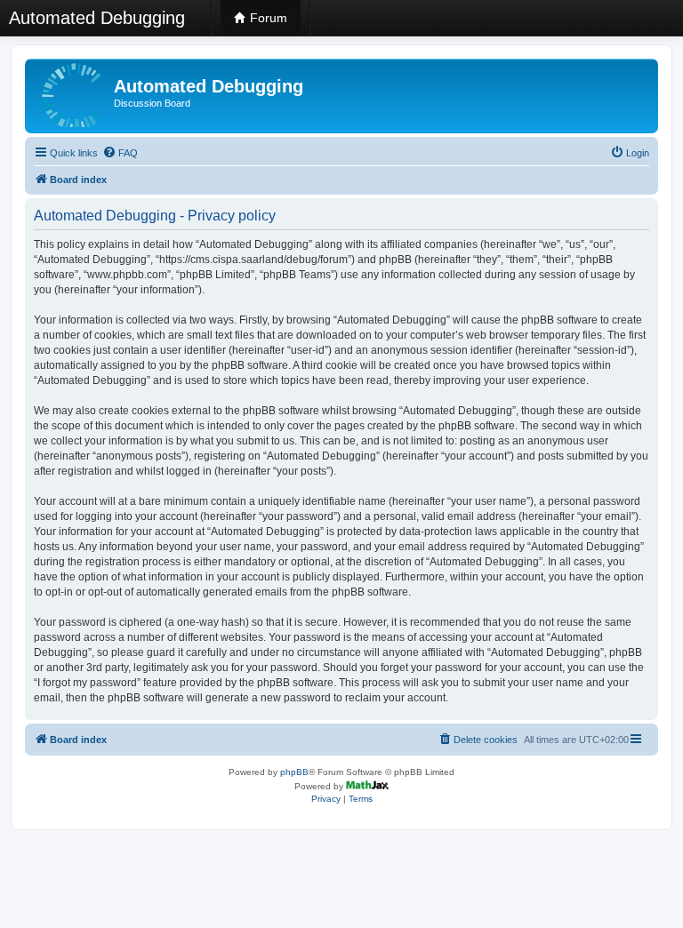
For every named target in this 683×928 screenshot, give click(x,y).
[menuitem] (120, 153)
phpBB (294, 772)
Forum (266, 18)
